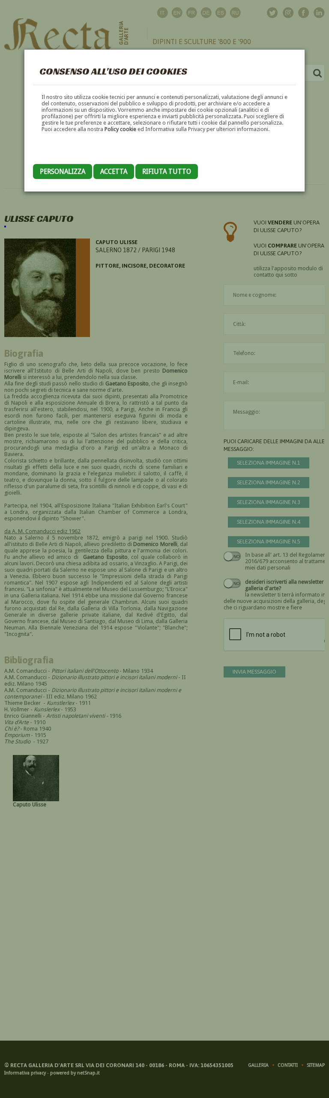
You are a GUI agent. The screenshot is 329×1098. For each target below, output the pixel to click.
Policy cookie (120, 129)
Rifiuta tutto (166, 171)
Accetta (113, 171)
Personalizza (62, 171)
